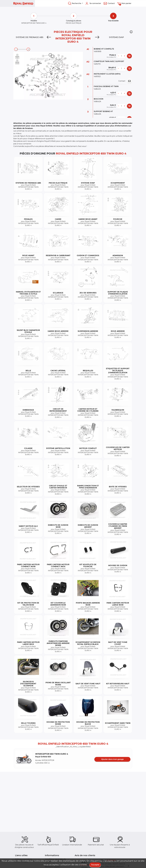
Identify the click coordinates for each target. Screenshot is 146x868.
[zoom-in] (28, 49)
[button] (131, 31)
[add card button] (129, 56)
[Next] (97, 37)
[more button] (124, 56)
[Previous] (49, 37)
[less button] (118, 56)
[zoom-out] (16, 49)
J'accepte (95, 865)
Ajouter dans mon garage (112, 759)
